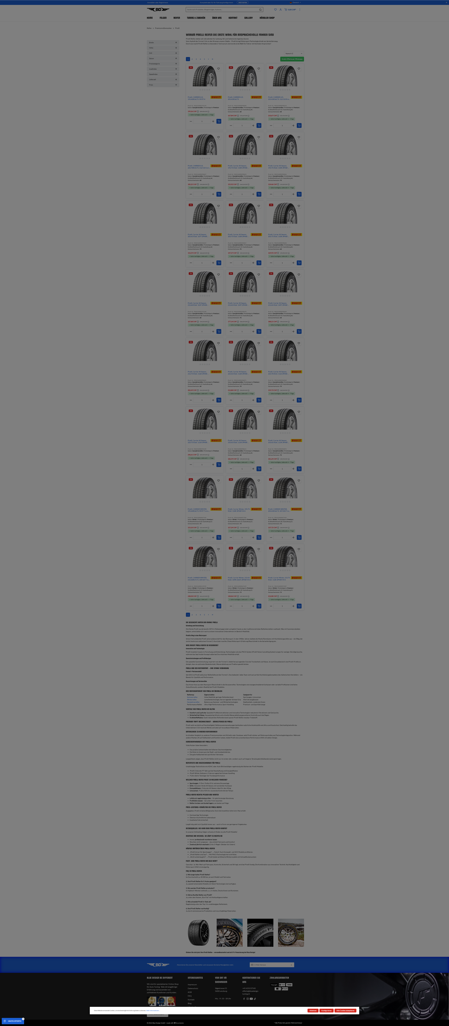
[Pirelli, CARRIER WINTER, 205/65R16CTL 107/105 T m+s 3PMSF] (285, 487)
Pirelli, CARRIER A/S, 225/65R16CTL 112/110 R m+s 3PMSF (279, 98)
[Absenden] (291, 964)
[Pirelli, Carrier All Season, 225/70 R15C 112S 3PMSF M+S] (285, 350)
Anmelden (151, 3)
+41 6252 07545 (249, 988)
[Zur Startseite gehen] (158, 9)
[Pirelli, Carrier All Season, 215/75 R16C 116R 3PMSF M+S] (205, 350)
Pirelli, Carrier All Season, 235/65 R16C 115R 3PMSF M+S (237, 441)
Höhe (151, 48)
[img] (216, 97)
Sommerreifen (192, 697)
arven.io (181, 1023)
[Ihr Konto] (280, 9)
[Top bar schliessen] (446, 2)
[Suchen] (260, 9)
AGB (190, 992)
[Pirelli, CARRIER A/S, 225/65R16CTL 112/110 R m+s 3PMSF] (285, 75)
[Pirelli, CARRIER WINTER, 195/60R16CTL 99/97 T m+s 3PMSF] (205, 487)
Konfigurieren (326, 1011)
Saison (151, 58)
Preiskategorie (154, 64)
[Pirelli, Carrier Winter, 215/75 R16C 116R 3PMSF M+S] (285, 556)
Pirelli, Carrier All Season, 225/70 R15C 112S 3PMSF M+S (277, 373)
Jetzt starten (242, 2)
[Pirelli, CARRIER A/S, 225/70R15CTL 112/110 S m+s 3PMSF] (205, 144)
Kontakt (191, 999)
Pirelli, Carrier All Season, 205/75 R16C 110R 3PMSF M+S (237, 235)
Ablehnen (313, 1011)
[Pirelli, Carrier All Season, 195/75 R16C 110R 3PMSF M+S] (245, 144)
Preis (151, 85)
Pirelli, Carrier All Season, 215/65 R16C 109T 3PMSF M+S (237, 304)
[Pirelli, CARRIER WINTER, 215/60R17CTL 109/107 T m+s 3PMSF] (205, 556)
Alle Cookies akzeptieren (345, 1011)
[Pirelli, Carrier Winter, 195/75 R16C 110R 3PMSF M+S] (245, 487)
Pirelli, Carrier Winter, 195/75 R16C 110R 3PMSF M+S (239, 510)
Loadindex (153, 69)
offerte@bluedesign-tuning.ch (250, 992)
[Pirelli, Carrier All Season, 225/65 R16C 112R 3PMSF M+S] (245, 350)
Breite (151, 42)
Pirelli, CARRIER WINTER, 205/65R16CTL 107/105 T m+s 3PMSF (279, 510)
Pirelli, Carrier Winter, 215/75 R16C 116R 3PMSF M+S (279, 579)
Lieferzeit (152, 79)
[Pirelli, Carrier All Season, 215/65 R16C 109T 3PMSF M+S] (245, 281)
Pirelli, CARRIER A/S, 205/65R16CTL (235, 98)
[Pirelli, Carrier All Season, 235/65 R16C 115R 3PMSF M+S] (245, 419)
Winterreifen (192, 700)
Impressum (192, 984)
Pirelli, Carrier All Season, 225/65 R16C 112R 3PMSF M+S (237, 373)
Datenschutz (193, 988)
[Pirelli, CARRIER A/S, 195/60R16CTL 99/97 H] (205, 75)
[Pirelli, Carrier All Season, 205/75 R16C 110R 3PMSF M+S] (245, 213)
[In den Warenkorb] (218, 121)
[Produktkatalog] (275, 9)
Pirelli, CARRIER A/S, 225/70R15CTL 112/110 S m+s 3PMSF (199, 167)
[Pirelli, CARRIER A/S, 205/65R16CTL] (245, 75)
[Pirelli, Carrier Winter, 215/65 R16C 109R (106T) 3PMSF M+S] (245, 556)
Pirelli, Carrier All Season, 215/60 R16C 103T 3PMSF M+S (197, 304)
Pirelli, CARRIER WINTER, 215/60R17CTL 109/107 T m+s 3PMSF (199, 579)
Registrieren (163, 3)
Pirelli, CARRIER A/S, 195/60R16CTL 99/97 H (196, 98)
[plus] (213, 121)
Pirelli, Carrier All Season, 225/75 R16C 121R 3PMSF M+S (197, 441)
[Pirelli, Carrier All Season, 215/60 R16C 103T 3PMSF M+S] (205, 281)
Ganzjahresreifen (193, 702)
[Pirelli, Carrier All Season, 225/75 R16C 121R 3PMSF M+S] (205, 419)
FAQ (190, 996)
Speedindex (153, 74)
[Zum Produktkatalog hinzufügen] (218, 68)
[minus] (190, 121)
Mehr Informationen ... (153, 1010)
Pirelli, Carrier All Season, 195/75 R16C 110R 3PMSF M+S (237, 167)
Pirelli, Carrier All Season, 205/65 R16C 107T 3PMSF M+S (197, 235)
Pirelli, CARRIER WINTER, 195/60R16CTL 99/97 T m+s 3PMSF (198, 510)
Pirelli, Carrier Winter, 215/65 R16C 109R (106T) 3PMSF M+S (239, 579)
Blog (189, 1003)
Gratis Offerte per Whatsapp (292, 59)
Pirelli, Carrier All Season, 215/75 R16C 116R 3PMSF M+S (197, 373)
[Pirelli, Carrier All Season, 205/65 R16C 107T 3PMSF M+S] (205, 213)
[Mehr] (299, 9)
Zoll (150, 53)
